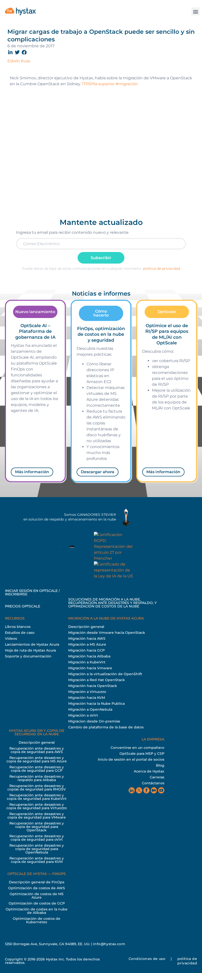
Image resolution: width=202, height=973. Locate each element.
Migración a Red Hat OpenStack (96, 680)
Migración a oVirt (83, 715)
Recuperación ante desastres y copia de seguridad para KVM (36, 860)
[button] (195, 11)
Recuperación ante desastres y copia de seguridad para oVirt (36, 838)
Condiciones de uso (147, 958)
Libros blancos (18, 626)
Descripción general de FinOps (36, 882)
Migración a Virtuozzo (87, 691)
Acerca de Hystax (149, 771)
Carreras (157, 777)
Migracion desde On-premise (94, 721)
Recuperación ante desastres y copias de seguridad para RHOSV (36, 787)
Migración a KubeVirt (86, 662)
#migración (127, 84)
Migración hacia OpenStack (92, 686)
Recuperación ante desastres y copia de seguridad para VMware (36, 816)
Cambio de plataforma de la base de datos (106, 727)
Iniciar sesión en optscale (31, 590)
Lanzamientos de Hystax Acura (32, 644)
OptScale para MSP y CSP (141, 753)
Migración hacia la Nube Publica (96, 703)
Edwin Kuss (18, 61)
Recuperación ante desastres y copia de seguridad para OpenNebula (36, 849)
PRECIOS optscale (22, 606)
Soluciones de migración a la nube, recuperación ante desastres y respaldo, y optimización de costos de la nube (112, 602)
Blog (160, 765)
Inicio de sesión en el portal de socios (131, 759)
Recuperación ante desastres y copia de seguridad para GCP (36, 769)
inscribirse (16, 594)
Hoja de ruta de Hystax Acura (30, 650)
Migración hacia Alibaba (89, 656)
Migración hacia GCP (86, 650)
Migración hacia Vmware (90, 668)
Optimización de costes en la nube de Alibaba (36, 911)
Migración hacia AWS (86, 638)
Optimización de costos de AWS (36, 888)
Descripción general (86, 626)
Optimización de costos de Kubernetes (36, 920)
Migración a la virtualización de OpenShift (105, 674)
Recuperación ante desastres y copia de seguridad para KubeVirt (37, 797)
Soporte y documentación (28, 656)
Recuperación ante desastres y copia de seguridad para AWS (36, 750)
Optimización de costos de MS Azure (37, 896)
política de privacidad (161, 268)
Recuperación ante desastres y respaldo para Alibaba (36, 778)
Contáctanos (153, 783)
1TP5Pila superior (98, 84)
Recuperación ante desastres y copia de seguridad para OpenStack (36, 826)
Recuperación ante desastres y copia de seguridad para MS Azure (36, 759)
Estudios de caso (19, 632)
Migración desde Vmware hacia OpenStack (106, 632)
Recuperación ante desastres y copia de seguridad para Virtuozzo (36, 806)
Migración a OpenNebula (90, 709)
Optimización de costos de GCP (37, 903)
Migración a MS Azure (87, 644)
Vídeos (11, 638)
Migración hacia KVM (86, 697)
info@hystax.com (109, 944)
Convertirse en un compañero (137, 747)
